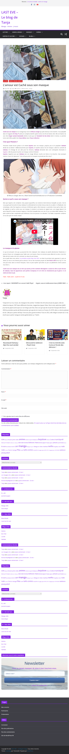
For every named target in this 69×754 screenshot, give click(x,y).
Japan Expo (46, 442)
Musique (29, 32)
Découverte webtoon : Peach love (34, 344)
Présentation (5, 714)
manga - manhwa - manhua (16, 81)
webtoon (62, 450)
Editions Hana (24, 88)
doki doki (21, 443)
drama (26, 443)
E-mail (3, 400)
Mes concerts (5, 707)
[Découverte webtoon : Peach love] (34, 330)
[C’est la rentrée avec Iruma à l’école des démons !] (57, 330)
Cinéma (38, 32)
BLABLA (31, 36)
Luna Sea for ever (6, 521)
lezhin (12, 446)
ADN (2, 440)
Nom (3, 392)
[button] (9, 32)
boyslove (18, 88)
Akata (6, 439)
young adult (5, 453)
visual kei (35, 450)
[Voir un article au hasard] (66, 34)
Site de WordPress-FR (7, 735)
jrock (59, 442)
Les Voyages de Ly (6, 475)
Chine (48, 439)
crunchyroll (58, 439)
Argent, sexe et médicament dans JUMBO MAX (51, 283)
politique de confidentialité (39, 685)
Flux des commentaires (8, 732)
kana (62, 442)
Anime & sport (28, 439)
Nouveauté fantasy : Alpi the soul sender (11, 344)
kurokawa (8, 446)
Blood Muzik (4, 518)
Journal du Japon (5, 496)
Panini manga (12, 450)
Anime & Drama (17, 32)
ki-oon (3, 446)
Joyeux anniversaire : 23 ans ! (15, 472)
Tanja (13, 88)
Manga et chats (38, 446)
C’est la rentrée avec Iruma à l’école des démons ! (57, 345)
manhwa (45, 446)
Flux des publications (7, 728)
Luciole (3, 536)
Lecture (5, 32)
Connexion (4, 725)
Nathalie (3, 539)
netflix (50, 446)
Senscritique (4, 508)
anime (22, 439)
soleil (22, 450)
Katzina (3, 531)
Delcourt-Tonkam (5, 442)
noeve (6, 450)
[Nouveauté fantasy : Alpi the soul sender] (11, 330)
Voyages (21, 36)
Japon (51, 442)
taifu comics (28, 450)
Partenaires (4, 711)
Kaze (65, 442)
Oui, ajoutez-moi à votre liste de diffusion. (16, 416)
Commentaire (6, 369)
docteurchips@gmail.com (8, 480)
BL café (3, 493)
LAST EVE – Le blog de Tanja (9, 17)
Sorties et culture (9, 36)
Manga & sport (30, 446)
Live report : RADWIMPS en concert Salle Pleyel (18, 283)
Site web (4, 408)
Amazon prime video (13, 439)
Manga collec (5, 506)
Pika (18, 450)
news (59, 446)
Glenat (40, 442)
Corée (52, 440)
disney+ (16, 442)
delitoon (12, 442)
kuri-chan (3, 534)
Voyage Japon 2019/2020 (54, 450)
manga (30, 88)
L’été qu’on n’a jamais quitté (34, 1)
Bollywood (35, 439)
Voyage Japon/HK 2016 (43, 450)
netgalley (56, 446)
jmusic (55, 443)
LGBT (16, 446)
